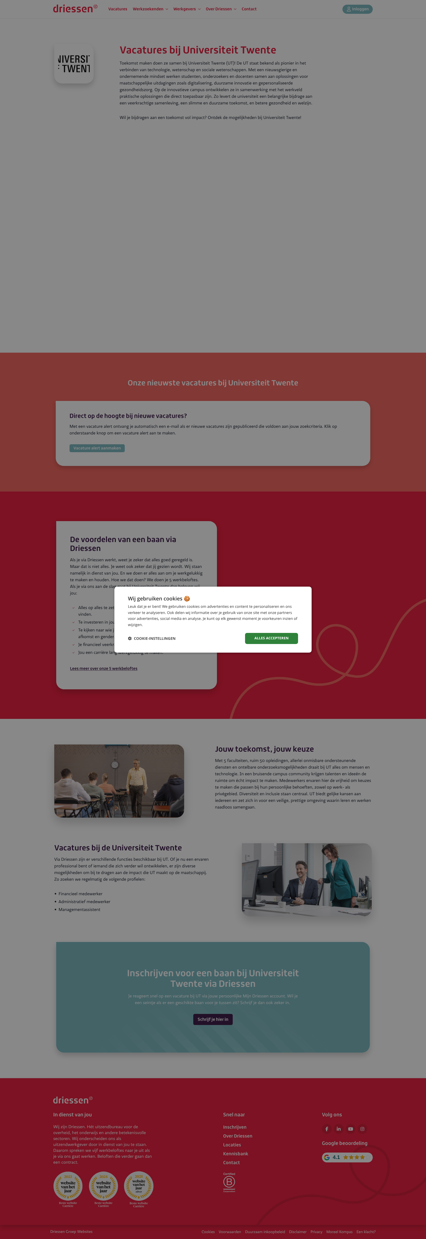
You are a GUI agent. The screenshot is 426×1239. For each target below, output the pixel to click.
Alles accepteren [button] (271, 638)
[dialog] (213, 619)
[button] (152, 638)
